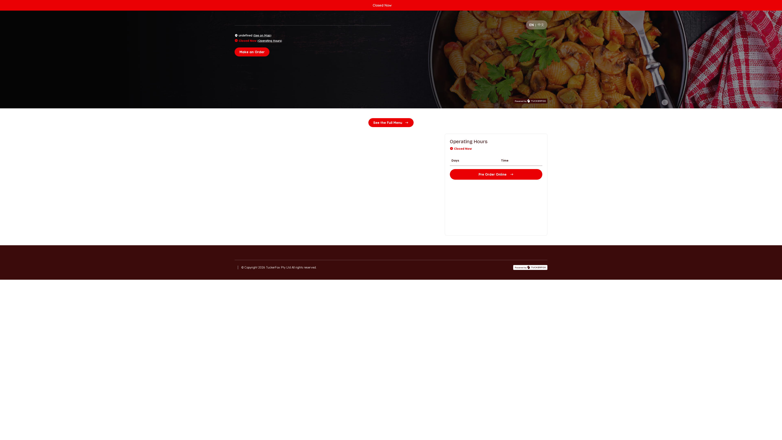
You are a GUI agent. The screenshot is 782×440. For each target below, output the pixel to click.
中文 (541, 25)
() (262, 35)
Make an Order (252, 52)
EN (531, 25)
